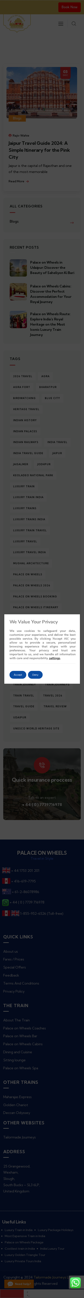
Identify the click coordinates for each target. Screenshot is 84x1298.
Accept (18, 675)
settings (54, 658)
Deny (35, 675)
